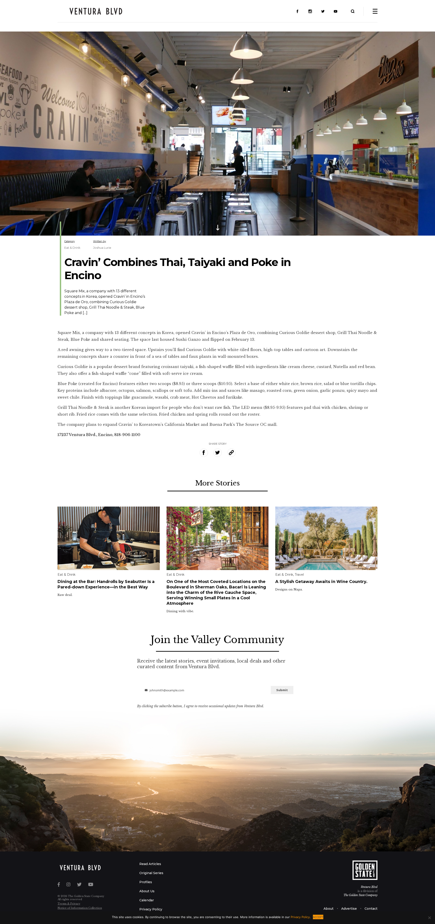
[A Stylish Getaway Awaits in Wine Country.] (326, 538)
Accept (318, 917)
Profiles (145, 882)
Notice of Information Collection (80, 907)
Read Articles (150, 864)
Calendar (146, 900)
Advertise (349, 909)
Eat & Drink (72, 247)
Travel (299, 575)
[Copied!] (231, 453)
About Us (147, 891)
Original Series (151, 873)
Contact (371, 909)
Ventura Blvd (369, 887)
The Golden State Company (360, 895)
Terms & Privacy (69, 903)
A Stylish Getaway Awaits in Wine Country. (321, 581)
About (329, 909)
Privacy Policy (150, 909)
